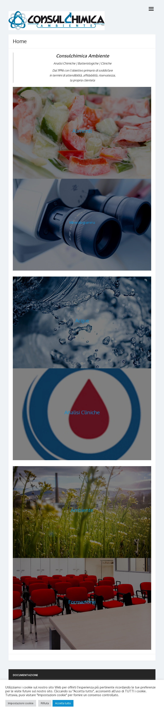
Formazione (82, 602)
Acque (82, 320)
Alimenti (82, 130)
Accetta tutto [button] (63, 703)
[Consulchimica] (82, 20)
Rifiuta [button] (45, 703)
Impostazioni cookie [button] (21, 703)
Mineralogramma (82, 222)
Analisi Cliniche (82, 412)
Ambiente (82, 510)
